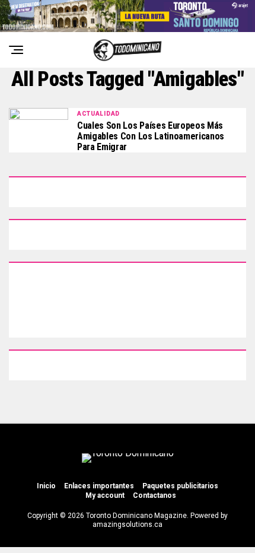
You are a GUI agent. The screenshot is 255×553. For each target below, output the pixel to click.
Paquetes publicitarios (180, 486)
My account (105, 495)
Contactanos (154, 495)
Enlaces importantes (99, 486)
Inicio (46, 486)
